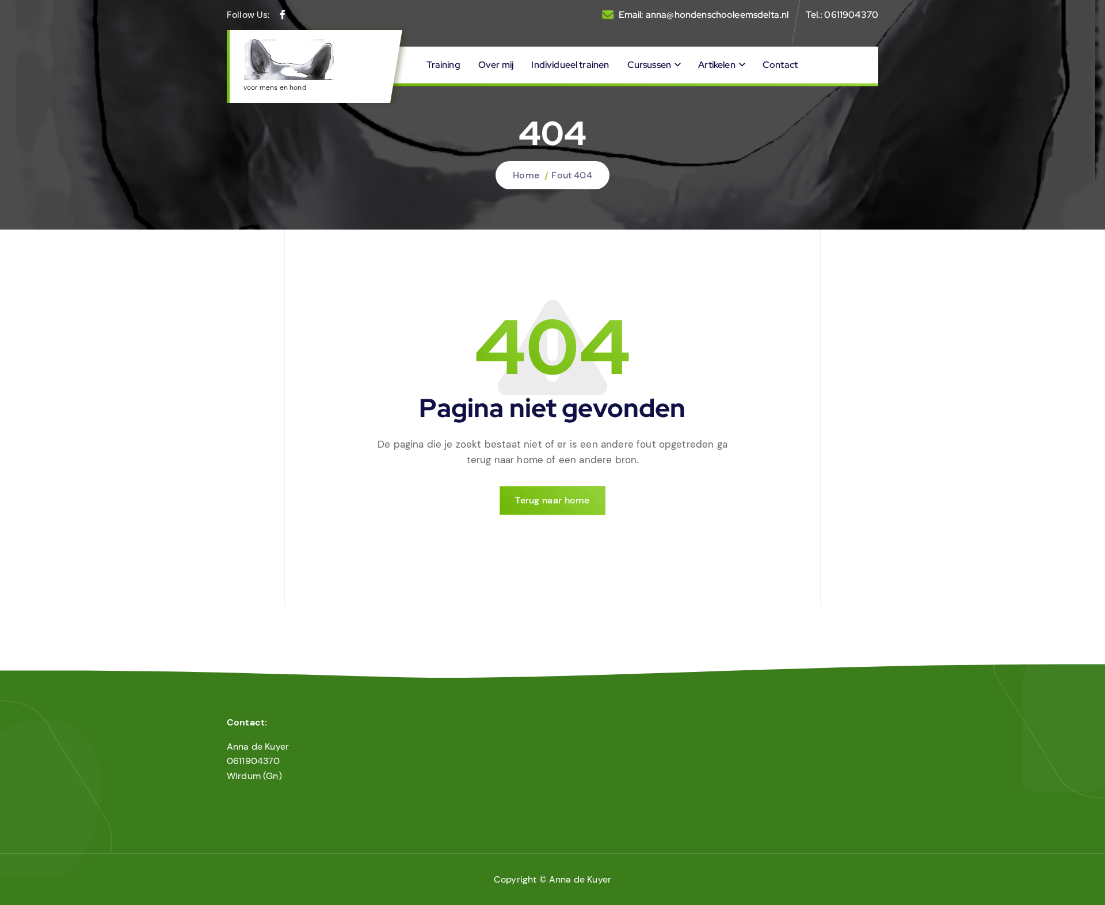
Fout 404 (571, 175)
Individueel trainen (570, 65)
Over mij (495, 65)
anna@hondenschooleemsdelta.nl (717, 14)
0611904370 (851, 14)
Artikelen (716, 65)
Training (443, 65)
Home (526, 175)
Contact (780, 65)
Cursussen (649, 65)
